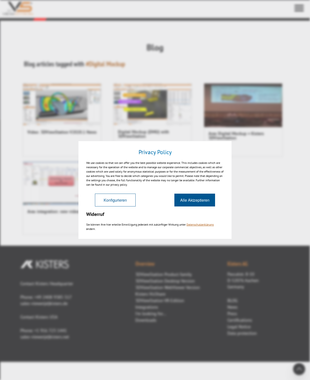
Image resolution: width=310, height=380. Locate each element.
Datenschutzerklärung (200, 224)
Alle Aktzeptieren (194, 200)
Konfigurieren (115, 200)
